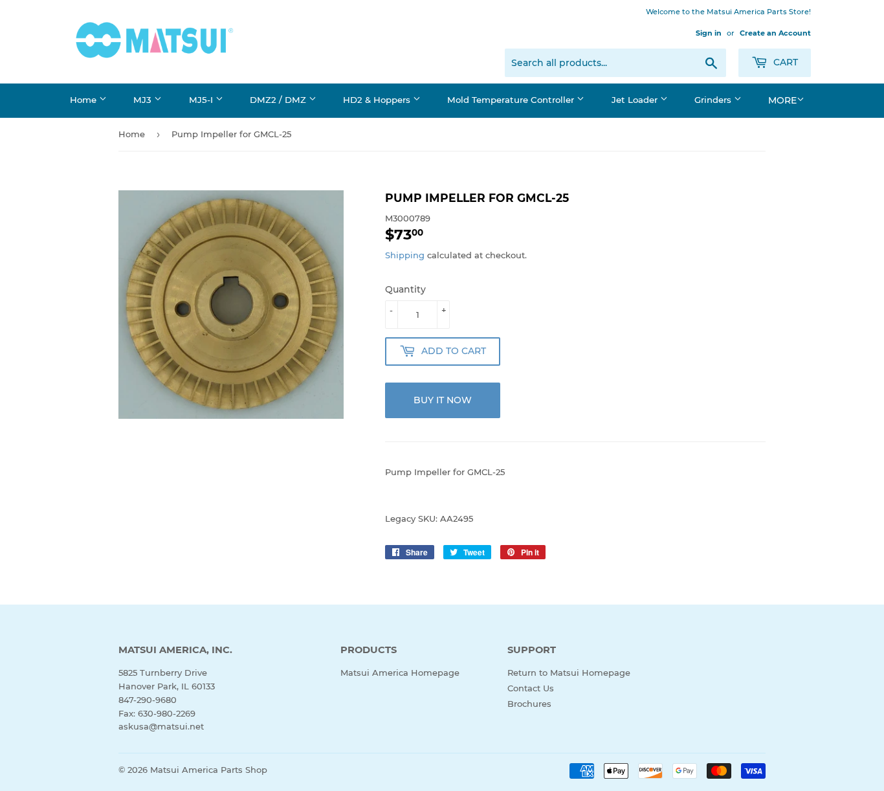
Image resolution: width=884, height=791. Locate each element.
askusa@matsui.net (161, 726)
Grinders (714, 100)
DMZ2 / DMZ (279, 100)
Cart (784, 62)
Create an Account (775, 33)
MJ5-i (202, 100)
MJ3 (143, 100)
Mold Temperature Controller (512, 100)
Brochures (529, 703)
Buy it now (443, 400)
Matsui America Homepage (399, 672)
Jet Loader (636, 100)
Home (84, 100)
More (782, 100)
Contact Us (530, 688)
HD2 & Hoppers (378, 100)
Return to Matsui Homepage (568, 672)
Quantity (405, 289)
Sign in (709, 33)
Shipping (405, 255)
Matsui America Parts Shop (208, 769)
